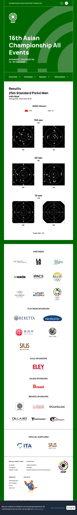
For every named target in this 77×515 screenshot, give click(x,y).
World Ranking (31, 465)
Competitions (13, 470)
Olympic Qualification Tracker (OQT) (38, 470)
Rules (11, 485)
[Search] (61, 3)
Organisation (13, 481)
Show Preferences (58, 508)
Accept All (71, 508)
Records (29, 467)
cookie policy (38, 509)
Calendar (12, 467)
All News (11, 465)
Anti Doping (13, 483)
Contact (12, 488)
